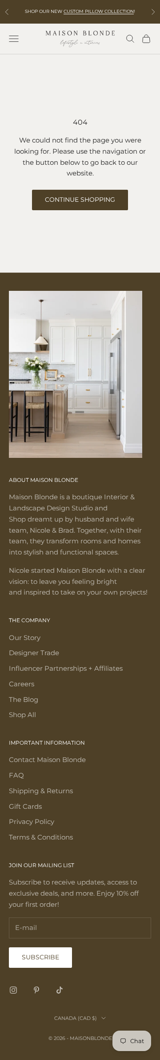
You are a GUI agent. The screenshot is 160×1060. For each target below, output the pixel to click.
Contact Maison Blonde (47, 759)
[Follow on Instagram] (13, 990)
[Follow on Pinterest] (36, 990)
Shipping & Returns (41, 791)
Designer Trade (34, 652)
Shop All (22, 714)
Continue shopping (80, 200)
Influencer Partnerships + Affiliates (66, 668)
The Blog (23, 699)
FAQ (16, 775)
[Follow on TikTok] (59, 990)
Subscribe (40, 957)
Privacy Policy (31, 821)
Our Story (24, 637)
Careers (21, 684)
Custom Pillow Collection (99, 11)
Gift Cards (25, 806)
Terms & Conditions (41, 837)
